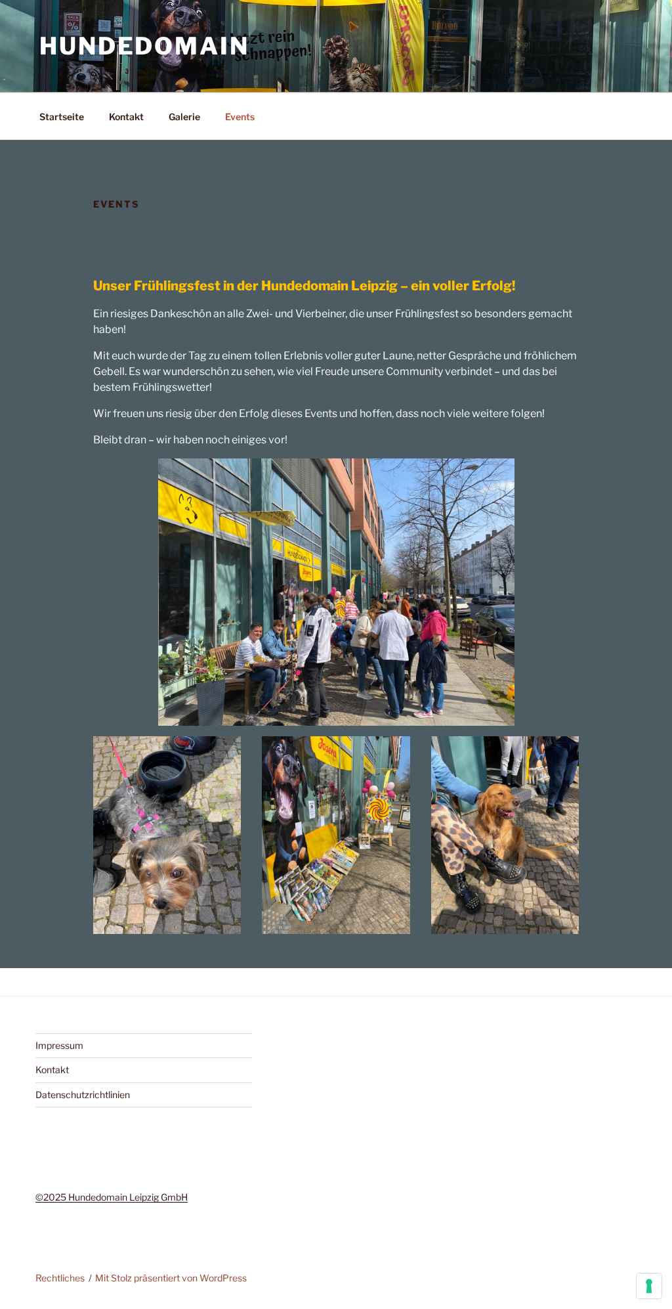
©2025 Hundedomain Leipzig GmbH (111, 1197)
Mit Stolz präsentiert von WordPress (171, 1277)
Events (240, 116)
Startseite (61, 116)
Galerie (184, 116)
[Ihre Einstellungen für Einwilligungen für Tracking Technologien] (649, 1286)
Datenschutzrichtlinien (82, 1094)
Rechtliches (60, 1277)
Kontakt (126, 116)
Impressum (59, 1045)
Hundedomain (144, 46)
